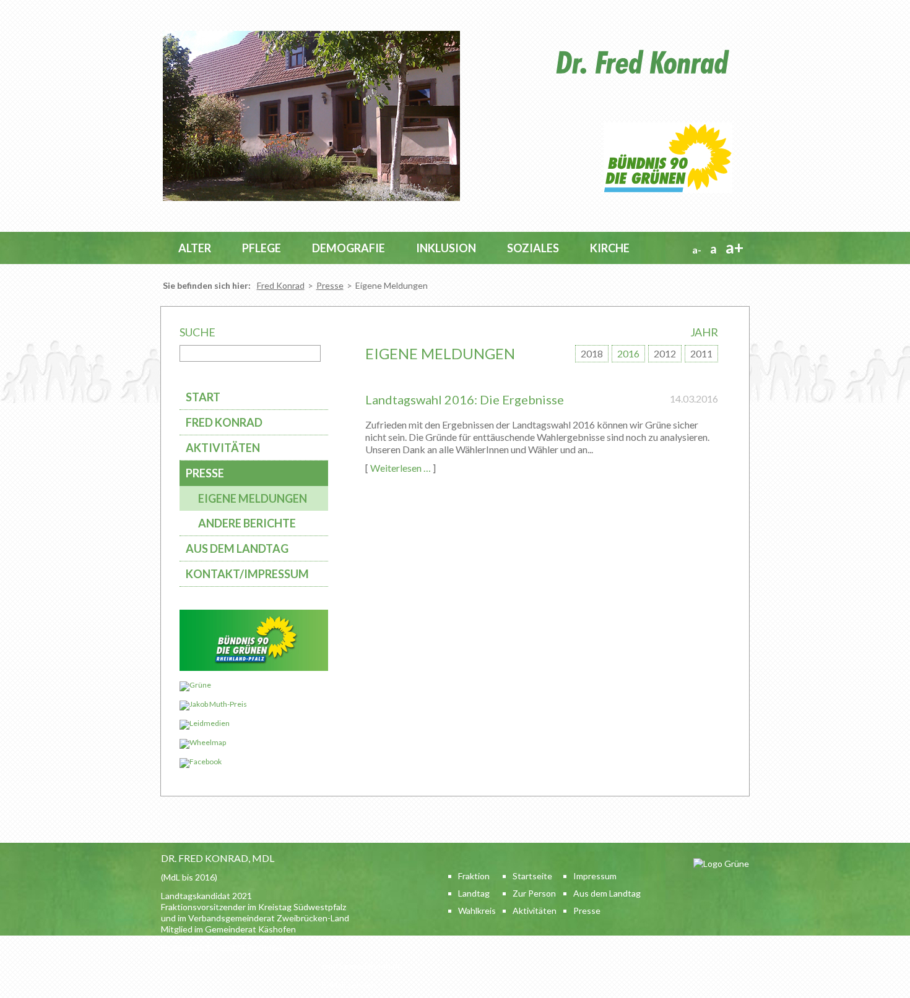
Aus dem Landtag (607, 893)
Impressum (595, 876)
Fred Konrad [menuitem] (224, 422)
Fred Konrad (281, 285)
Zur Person (534, 893)
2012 (665, 353)
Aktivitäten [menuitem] (223, 447)
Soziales (533, 248)
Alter (194, 248)
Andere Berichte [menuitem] (247, 523)
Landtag (474, 893)
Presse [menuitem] (205, 473)
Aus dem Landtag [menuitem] (237, 548)
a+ (734, 247)
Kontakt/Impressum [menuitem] (247, 574)
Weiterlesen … (400, 468)
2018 (592, 353)
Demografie (348, 248)
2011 (701, 353)
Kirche (610, 248)
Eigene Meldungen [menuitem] (252, 498)
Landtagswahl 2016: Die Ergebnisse (464, 399)
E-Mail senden (349, 984)
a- (696, 249)
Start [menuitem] (203, 397)
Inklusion (446, 248)
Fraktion (474, 876)
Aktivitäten (535, 910)
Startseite (532, 876)
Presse (330, 285)
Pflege (261, 248)
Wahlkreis (477, 910)
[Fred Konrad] (311, 198)
